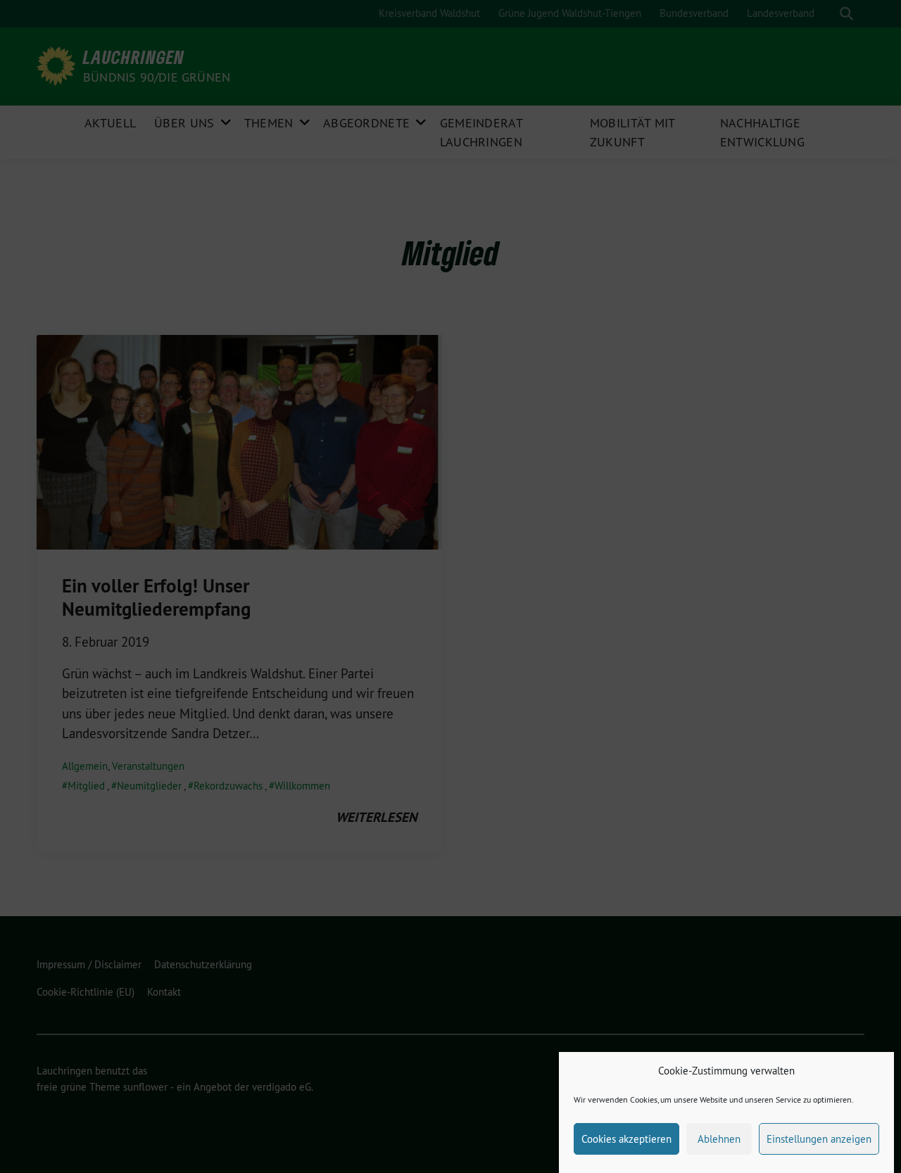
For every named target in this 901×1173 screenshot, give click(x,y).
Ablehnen (719, 1139)
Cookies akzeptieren (626, 1139)
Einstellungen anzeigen (819, 1139)
